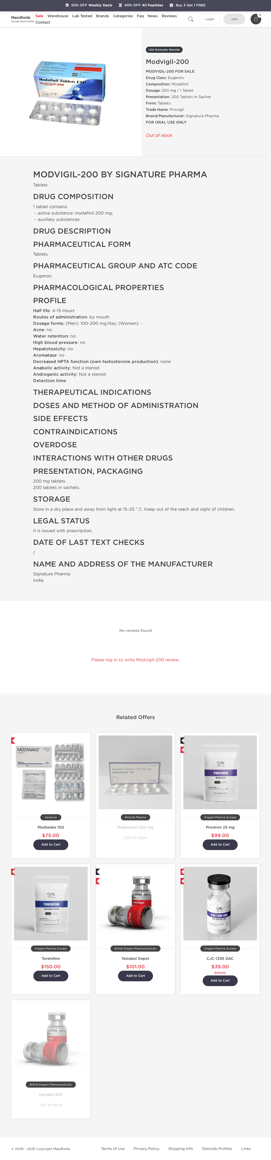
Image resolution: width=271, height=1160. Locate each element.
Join (234, 19)
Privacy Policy (146, 1148)
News (153, 16)
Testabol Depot (135, 958)
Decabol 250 (50, 1094)
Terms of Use (113, 1148)
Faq (140, 16)
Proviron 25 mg (220, 827)
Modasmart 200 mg (135, 827)
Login (209, 19)
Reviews (169, 16)
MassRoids (61, 1149)
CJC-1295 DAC (220, 958)
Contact (42, 22)
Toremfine (51, 958)
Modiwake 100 (51, 827)
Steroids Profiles (217, 1148)
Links (246, 1148)
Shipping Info (180, 1148)
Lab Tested (82, 16)
